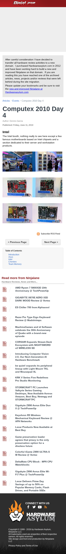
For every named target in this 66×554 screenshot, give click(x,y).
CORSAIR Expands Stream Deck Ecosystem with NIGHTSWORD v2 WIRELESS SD (33, 345)
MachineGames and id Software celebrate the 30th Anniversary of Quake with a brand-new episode (33, 332)
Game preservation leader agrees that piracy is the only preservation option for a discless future (32, 441)
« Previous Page (17, 242)
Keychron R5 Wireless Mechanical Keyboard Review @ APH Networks (33, 418)
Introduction (13, 254)
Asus (10, 257)
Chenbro (12, 262)
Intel (10, 259)
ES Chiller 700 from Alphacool (32, 307)
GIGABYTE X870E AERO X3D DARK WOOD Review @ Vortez (32, 299)
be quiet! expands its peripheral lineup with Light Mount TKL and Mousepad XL (33, 368)
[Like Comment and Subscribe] (40, 507)
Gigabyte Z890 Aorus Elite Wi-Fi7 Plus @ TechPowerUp (32, 473)
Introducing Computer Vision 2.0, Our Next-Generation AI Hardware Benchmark (32, 356)
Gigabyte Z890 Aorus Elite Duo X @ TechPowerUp (33, 407)
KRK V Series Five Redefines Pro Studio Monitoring (31, 379)
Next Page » (51, 242)
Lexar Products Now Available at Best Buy (33, 428)
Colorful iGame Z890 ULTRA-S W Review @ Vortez (32, 453)
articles (6, 101)
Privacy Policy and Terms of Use (23, 546)
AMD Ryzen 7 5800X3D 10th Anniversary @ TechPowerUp (32, 289)
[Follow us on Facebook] (28, 507)
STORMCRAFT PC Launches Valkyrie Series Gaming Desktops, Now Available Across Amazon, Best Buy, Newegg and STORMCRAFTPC (33, 393)
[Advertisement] (33, 29)
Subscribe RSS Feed (50, 234)
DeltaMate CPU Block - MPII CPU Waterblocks (33, 463)
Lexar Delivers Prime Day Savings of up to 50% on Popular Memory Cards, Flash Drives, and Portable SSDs (32, 486)
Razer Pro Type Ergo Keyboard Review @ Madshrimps (32, 319)
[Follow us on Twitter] (34, 507)
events (15, 101)
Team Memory (14, 264)
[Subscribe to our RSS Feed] (45, 507)
